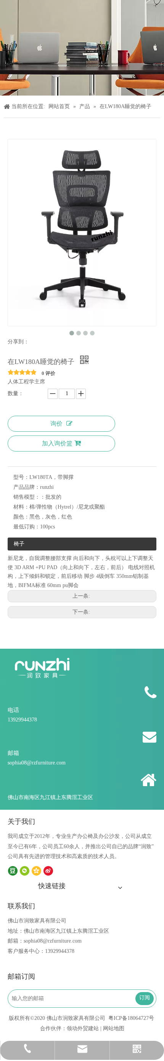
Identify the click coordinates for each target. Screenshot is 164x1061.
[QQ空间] (36, 871)
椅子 (19, 544)
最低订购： (26, 527)
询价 (56, 423)
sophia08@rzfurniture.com (37, 763)
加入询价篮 (57, 443)
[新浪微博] (48, 871)
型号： (21, 477)
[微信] (24, 871)
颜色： (21, 517)
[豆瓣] (13, 871)
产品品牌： (26, 487)
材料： (21, 507)
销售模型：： (29, 497)
